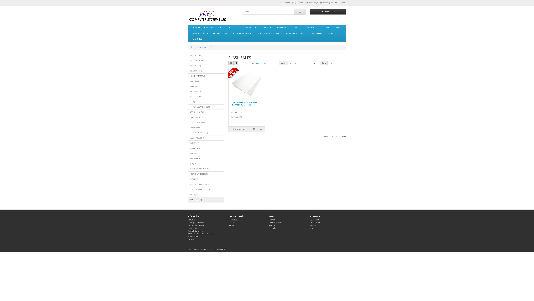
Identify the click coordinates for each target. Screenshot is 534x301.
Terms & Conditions (195, 231)
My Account (314, 220)
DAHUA (191, 239)
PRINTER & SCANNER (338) (200, 107)
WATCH (279, 33)
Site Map (231, 225)
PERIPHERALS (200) (197, 117)
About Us (191, 220)
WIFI (226, 33)
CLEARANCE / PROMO (315, 33)
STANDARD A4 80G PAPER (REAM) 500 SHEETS (244, 103)
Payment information (196, 225)
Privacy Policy (193, 228)
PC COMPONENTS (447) (199, 133)
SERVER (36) (194, 153)
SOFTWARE (216, 33)
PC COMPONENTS (309, 28)
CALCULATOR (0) (196, 60)
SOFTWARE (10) (195, 158)
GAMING (195, 33)
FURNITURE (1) (195, 66)
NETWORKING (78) (197, 112)
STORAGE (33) (195, 127)
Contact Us (232, 220)
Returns (231, 222)
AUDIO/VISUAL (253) (197, 122)
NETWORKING (251, 28)
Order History (315, 222)
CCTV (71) (193, 102)
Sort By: (284, 63)
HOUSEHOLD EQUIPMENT (243, 33)
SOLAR (330, 33)
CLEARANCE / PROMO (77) (200, 189)
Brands (272, 220)
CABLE (337, 28)
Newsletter (314, 228)
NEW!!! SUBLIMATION (294, 33)
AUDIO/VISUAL (281, 28)
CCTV (220, 28)
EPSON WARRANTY (195, 236)
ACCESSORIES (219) (197, 138)
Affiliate (272, 225)
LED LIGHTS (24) (196, 71)
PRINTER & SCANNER (234, 28)
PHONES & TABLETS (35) (199, 174)
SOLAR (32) (194, 194)
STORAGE (294, 28)
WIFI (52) (193, 163)
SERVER (205, 33)
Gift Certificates (275, 222)
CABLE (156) (194, 143)
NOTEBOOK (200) (196, 96)
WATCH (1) (194, 179)
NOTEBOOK (209, 28)
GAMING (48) (195, 148)
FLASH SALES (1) (196, 200)
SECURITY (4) (194, 81)
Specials (272, 228)
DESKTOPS (196, 28)
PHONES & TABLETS (264, 33)
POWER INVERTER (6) (197, 76)
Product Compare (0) (259, 63)
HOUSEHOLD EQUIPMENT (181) (202, 169)
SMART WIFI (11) (196, 86)
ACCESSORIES (326, 28)
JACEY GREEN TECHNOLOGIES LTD (201, 234)
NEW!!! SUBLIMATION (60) (199, 184)
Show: (324, 63)
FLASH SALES (197, 39)
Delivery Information (196, 222)
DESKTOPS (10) (195, 91)
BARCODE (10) (195, 55)
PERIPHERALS (266, 28)
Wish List (313, 225)
